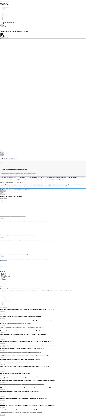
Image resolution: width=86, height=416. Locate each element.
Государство (4, 8)
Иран (5, 297)
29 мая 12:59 (2, 407)
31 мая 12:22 (2, 311)
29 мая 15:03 (2, 400)
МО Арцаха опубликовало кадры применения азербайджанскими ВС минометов (16, 337)
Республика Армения (7, 36)
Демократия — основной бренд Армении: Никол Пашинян (12, 312)
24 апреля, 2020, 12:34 (4, 37)
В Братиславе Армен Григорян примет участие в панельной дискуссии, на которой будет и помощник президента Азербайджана (26, 387)
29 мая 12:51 (2, 410)
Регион (3, 9)
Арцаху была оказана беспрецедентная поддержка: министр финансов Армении (17, 394)
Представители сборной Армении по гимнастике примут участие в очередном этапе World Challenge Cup (22, 384)
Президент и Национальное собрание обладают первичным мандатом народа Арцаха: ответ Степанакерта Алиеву (24, 398)
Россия (5, 296)
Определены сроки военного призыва (8, 264)
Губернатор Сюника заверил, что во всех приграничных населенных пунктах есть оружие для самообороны (22, 401)
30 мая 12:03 (2, 357)
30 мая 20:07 (2, 346)
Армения (5, 189)
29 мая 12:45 (2, 414)
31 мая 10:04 (2, 318)
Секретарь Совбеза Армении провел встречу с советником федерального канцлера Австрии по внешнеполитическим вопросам (26, 320)
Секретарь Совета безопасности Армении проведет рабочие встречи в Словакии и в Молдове (19, 391)
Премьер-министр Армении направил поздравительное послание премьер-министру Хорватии (20, 359)
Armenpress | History (5, 283)
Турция (5, 299)
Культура (3, 12)
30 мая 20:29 (2, 325)
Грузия (5, 298)
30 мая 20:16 (2, 339)
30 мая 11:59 (2, 364)
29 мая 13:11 (2, 403)
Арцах (5, 294)
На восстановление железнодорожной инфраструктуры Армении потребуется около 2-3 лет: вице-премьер (22, 348)
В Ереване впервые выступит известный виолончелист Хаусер (14, 169)
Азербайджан (6, 300)
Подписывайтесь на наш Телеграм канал (7, 188)
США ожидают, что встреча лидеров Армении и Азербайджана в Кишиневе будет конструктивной (20, 316)
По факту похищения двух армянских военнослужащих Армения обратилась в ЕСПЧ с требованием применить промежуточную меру (27, 380)
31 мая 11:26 (2, 314)
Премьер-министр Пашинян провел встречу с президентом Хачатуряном (15, 373)
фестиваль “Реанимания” (23, 189)
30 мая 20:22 (2, 332)
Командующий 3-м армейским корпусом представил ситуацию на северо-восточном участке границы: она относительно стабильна (27, 309)
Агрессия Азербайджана (8, 301)
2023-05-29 (3, 171)
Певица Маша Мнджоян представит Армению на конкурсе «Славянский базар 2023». (18, 173)
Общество (3, 11)
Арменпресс (4, 282)
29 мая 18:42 (2, 382)
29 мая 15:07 (2, 396)
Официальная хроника (5, 7)
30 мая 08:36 (2, 375)
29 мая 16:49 (2, 389)
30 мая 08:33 (2, 378)
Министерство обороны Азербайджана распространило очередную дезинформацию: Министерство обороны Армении (24, 366)
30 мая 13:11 (2, 350)
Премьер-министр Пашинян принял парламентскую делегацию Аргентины (15, 323)
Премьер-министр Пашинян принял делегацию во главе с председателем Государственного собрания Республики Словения (25, 341)
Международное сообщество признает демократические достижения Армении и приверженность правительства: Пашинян (25, 409)
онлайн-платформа (14, 189)
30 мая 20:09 (2, 343)
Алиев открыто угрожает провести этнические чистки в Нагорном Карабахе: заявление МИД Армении (21, 377)
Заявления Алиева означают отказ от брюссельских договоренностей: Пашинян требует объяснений (21, 412)
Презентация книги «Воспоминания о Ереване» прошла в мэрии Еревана (15, 254)
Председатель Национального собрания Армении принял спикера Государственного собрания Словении (21, 330)
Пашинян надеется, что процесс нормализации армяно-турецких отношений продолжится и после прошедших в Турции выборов (27, 405)
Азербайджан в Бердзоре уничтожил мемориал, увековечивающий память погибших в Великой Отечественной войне (24, 355)
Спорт (3, 20)
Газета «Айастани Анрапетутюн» (7, 284)
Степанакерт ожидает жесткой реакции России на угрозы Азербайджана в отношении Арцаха (19, 362)
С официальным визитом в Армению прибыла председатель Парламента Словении (17, 369)
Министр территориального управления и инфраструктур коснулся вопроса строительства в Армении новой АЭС (23, 334)
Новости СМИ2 (2, 193)
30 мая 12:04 (2, 353)
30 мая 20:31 (2, 321)
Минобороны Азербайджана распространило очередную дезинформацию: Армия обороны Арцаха (20, 352)
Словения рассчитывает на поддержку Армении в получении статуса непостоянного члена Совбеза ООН (21, 327)
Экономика (4, 10)
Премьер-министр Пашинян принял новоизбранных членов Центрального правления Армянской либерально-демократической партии (28, 345)
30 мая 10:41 (2, 371)
